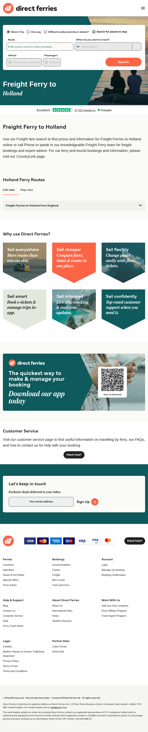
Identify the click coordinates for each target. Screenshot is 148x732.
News (55, 615)
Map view (26, 189)
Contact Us (9, 610)
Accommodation (61, 564)
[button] (74, 206)
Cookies (7, 646)
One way (36, 31)
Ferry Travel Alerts (13, 625)
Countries (8, 564)
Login (105, 564)
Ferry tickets (10, 585)
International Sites (62, 610)
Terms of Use (10, 666)
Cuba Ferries (59, 646)
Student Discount (61, 620)
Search (123, 62)
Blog (5, 605)
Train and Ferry (60, 585)
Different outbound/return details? (68, 31)
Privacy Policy (11, 661)
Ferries (56, 569)
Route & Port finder (13, 574)
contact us (56, 707)
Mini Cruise (58, 580)
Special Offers (11, 580)
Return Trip (17, 31)
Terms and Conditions (15, 671)
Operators (8, 569)
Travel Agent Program (114, 615)
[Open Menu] (143, 8)
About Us (57, 605)
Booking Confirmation (114, 574)
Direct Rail (58, 651)
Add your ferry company (115, 605)
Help (5, 620)
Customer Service (13, 615)
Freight (56, 574)
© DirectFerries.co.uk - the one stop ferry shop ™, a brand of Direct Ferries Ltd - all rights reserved (51, 698)
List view (9, 189)
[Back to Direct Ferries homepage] (30, 8)
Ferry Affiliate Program (114, 610)
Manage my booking (113, 569)
